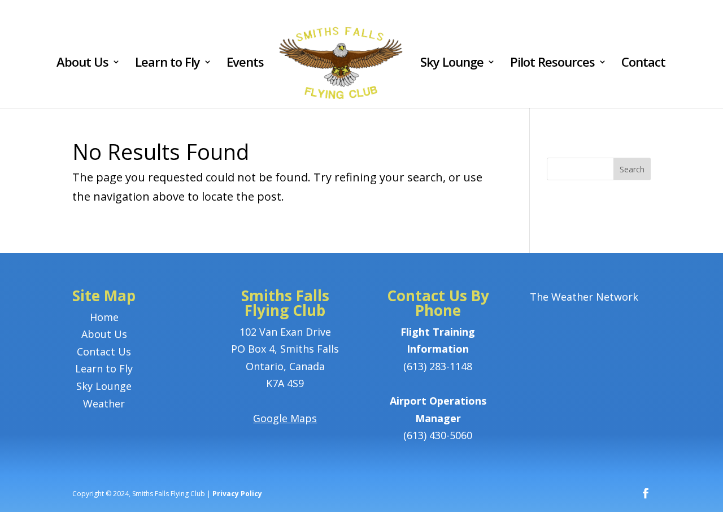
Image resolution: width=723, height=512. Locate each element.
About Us (82, 64)
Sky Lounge (452, 64)
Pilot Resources (552, 64)
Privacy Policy (237, 493)
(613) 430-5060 (437, 435)
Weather (104, 403)
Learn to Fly (167, 64)
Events (245, 64)
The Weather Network (584, 296)
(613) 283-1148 (437, 366)
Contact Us (104, 351)
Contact (643, 64)
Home (104, 317)
